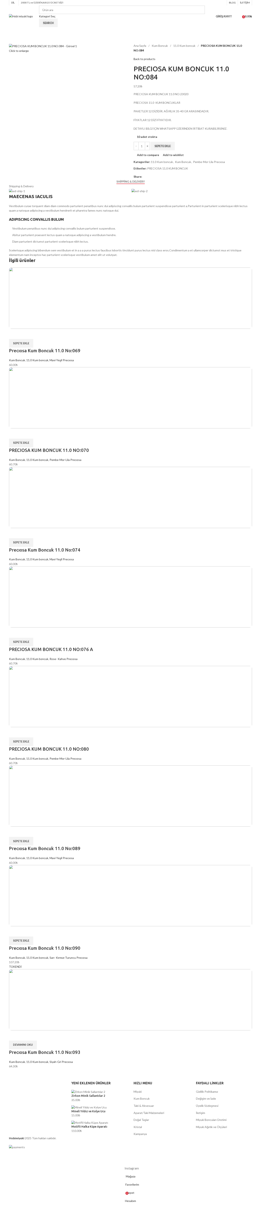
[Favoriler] (237, 16)
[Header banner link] (130, 602)
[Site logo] (21, 16)
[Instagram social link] (222, 3)
